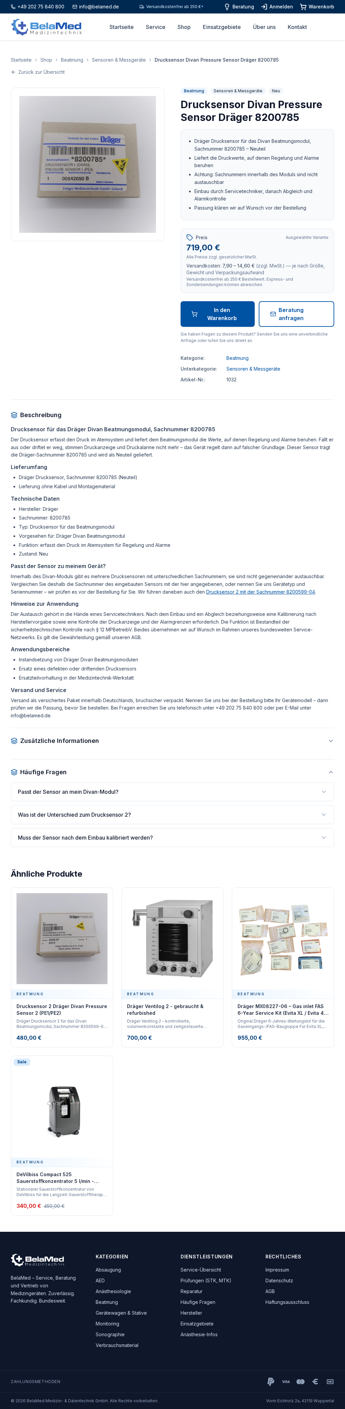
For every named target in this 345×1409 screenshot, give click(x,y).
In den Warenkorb (222, 314)
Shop (184, 27)
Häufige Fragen (198, 1302)
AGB (270, 1291)
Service (155, 27)
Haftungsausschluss (287, 1302)
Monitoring (107, 1323)
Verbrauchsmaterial (117, 1345)
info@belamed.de (99, 6)
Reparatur (191, 1291)
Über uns (264, 27)
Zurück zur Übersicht (41, 72)
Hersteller (191, 1313)
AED (100, 1280)
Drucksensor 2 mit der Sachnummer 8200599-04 (260, 592)
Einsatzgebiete (222, 27)
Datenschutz (279, 1280)
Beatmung (72, 60)
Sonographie (110, 1334)
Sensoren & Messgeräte (119, 60)
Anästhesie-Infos (199, 1334)
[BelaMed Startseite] (47, 27)
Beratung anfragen (291, 314)
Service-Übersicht (201, 1270)
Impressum (277, 1270)
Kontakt (297, 27)
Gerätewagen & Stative (121, 1313)
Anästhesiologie (113, 1291)
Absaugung (108, 1270)
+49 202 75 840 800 (41, 6)
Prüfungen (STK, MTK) (206, 1280)
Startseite (121, 27)
